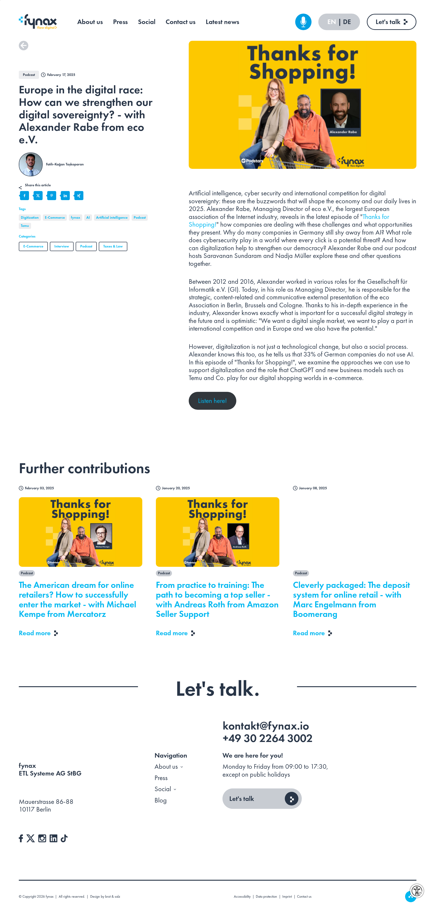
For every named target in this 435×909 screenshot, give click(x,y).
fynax (75, 217)
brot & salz (112, 896)
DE (347, 22)
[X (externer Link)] (30, 837)
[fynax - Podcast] (303, 22)
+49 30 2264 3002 (268, 738)
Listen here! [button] (212, 400)
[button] (23, 45)
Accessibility (242, 896)
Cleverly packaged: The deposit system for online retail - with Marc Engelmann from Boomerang (351, 599)
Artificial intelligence (112, 217)
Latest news (222, 21)
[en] (38, 21)
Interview (61, 246)
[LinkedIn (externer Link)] (54, 837)
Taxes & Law (113, 246)
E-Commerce (55, 217)
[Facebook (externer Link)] (21, 837)
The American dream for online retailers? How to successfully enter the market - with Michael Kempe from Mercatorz (77, 599)
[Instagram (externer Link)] (42, 837)
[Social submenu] (175, 789)
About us (90, 21)
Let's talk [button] (241, 798)
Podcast (140, 217)
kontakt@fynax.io (266, 725)
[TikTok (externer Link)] (64, 837)
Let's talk (388, 21)
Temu (25, 225)
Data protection (266, 896)
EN (332, 22)
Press (120, 21)
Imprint (287, 896)
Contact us (181, 21)
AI (88, 217)
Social (146, 21)
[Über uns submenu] (182, 767)
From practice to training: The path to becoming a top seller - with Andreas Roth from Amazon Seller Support (217, 599)
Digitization (30, 217)
